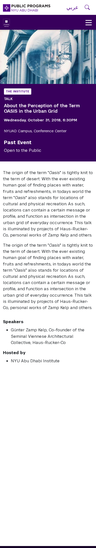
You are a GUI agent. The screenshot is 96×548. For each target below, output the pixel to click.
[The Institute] (6, 22)
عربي (72, 7)
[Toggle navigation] (88, 22)
